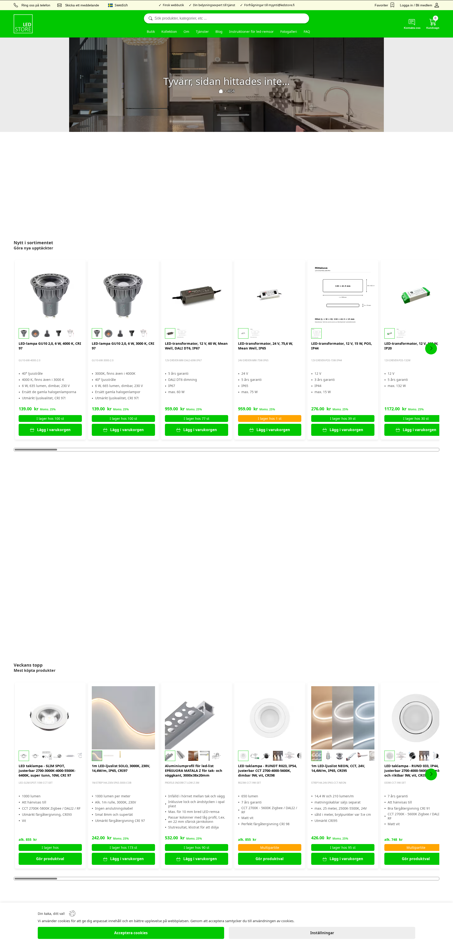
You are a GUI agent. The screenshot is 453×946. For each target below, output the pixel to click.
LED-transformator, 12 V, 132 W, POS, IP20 (415, 345)
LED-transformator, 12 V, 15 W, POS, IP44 (341, 345)
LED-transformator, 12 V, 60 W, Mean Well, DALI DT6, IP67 (196, 345)
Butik (151, 31)
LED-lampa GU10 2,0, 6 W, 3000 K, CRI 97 (123, 345)
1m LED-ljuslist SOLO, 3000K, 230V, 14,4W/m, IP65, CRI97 (121, 768)
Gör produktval (50, 858)
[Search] (226, 18)
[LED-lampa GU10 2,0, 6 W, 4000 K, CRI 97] (50, 295)
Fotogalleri (288, 31)
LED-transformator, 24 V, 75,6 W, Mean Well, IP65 (265, 345)
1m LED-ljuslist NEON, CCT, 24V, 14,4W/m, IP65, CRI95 (338, 768)
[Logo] (23, 23)
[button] (50, 333)
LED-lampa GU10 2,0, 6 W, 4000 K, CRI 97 (50, 345)
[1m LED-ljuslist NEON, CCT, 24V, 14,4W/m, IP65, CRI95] (342, 717)
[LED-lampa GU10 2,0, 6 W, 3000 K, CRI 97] (123, 295)
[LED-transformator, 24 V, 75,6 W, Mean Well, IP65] (269, 295)
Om (186, 31)
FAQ (307, 31)
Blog (218, 31)
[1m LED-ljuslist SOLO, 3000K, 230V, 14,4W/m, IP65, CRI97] (123, 717)
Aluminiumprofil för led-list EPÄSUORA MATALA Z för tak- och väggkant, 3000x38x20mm (193, 770)
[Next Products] (431, 348)
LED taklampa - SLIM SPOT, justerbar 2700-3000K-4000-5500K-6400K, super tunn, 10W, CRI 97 (47, 770)
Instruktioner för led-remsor (251, 31)
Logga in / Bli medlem (416, 5)
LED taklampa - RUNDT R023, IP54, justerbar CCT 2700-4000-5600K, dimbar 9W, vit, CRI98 (267, 770)
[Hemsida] (220, 91)
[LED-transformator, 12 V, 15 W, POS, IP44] (342, 295)
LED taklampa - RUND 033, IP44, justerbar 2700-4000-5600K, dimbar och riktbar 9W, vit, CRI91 (414, 770)
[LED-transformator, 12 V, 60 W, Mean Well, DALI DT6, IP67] (196, 295)
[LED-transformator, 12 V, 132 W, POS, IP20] (416, 295)
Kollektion (169, 31)
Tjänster (202, 31)
